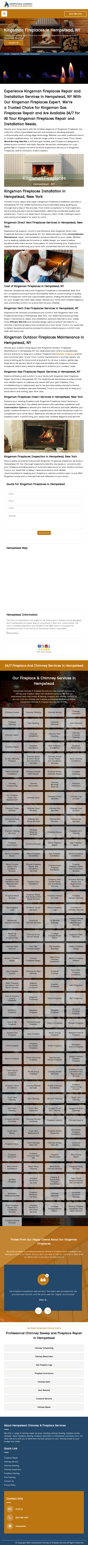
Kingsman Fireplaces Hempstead (25, 54)
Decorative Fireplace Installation (76, 1132)
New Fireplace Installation (55, 747)
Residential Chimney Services (12, 921)
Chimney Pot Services (54, 820)
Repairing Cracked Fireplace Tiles (12, 935)
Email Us (19, 1509)
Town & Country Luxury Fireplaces (12, 998)
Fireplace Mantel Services (12, 1221)
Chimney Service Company (33, 1120)
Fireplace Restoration (76, 747)
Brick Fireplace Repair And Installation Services (12, 1208)
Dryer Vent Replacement (33, 1132)
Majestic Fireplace (55, 1011)
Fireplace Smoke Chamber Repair (55, 773)
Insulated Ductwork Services (76, 1194)
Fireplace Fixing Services (76, 1167)
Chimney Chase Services (12, 809)
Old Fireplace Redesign (54, 947)
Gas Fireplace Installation (54, 854)
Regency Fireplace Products (33, 985)
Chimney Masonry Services (33, 832)
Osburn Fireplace (54, 1023)
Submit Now (44, 533)
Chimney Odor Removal (12, 947)
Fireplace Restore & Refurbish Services (33, 1208)
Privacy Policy (9, 1485)
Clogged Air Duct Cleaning (76, 1109)
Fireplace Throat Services (33, 908)
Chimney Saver (33, 798)
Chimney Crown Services (54, 797)
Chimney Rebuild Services (33, 1087)
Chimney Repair (12, 735)
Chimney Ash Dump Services (33, 820)
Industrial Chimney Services (33, 921)
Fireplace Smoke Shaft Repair (33, 773)
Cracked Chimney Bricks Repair (54, 935)
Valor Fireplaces (76, 985)
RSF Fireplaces (76, 998)
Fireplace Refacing (76, 773)
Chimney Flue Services (54, 809)
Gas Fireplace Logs (12, 908)
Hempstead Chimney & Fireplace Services (49, 1543)
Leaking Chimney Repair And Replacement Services (76, 921)
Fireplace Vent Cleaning (76, 832)
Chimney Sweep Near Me (55, 1144)
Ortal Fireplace (12, 1046)
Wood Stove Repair (76, 1156)
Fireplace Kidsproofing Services (76, 1087)
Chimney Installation (33, 735)
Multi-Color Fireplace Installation (76, 972)
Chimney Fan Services (76, 820)
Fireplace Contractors (12, 844)
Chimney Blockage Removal (54, 784)
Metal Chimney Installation (12, 773)
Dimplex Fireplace (76, 1023)
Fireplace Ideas (12, 1144)
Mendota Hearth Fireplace (76, 1034)
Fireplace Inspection (76, 784)
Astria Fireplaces (55, 998)
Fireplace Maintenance (54, 1156)
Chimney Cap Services (76, 797)
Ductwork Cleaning (76, 1144)
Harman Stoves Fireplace (33, 1023)
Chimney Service (55, 712)
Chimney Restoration (33, 784)
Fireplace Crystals (55, 972)
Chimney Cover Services (33, 809)
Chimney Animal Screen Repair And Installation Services (54, 759)
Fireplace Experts (54, 1120)
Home (6, 54)
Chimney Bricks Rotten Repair (33, 935)
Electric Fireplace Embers (76, 959)
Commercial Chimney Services (76, 908)
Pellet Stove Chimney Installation (55, 959)
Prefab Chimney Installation (55, 1087)
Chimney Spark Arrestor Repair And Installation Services (33, 759)
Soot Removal (76, 723)
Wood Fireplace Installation (33, 854)
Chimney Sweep (12, 712)
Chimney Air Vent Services (33, 972)
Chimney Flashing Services (12, 832)
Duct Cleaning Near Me (33, 1144)
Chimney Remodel (54, 1194)
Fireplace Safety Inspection (55, 1132)
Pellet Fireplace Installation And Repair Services (12, 985)
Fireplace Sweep (55, 832)
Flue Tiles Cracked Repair (33, 947)
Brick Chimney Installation (76, 760)
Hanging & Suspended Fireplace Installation (54, 1180)
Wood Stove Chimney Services (54, 1167)
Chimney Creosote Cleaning (76, 735)
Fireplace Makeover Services (33, 1194)
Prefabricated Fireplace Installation (55, 867)
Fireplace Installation (33, 747)
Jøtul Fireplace (33, 1034)
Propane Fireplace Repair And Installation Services (76, 867)
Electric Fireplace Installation (76, 854)
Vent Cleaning (33, 1099)
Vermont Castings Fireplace (76, 1011)
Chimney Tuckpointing (12, 784)
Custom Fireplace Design (33, 959)
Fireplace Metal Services (12, 897)
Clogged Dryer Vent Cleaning (54, 1109)
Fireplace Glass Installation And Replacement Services (12, 882)
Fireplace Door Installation (33, 883)
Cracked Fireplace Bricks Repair (54, 1208)
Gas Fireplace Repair (76, 844)
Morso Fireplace (12, 1059)
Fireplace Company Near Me (33, 1155)
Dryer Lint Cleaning (76, 1098)
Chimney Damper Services (12, 820)
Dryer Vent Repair (12, 1132)
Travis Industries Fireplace (33, 1058)
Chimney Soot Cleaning (54, 735)
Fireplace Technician (12, 1156)
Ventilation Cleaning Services (12, 1194)
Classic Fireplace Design (76, 947)
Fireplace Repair (12, 747)
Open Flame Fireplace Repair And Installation (76, 1180)
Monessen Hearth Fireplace (76, 1045)
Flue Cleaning (33, 723)
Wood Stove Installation (12, 1167)
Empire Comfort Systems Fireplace (76, 1058)
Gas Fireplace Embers (12, 972)
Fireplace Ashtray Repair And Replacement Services (76, 882)
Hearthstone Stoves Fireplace (55, 1058)
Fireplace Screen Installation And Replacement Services (76, 1072)
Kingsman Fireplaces (33, 998)
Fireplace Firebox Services (54, 897)
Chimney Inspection (76, 712)
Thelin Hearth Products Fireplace (12, 1072)
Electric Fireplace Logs (54, 908)
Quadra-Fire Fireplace (12, 1034)
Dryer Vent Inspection (33, 1109)
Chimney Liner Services (76, 809)
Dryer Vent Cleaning (12, 1098)
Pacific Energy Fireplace (55, 1034)
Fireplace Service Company (12, 1120)
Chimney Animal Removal (54, 1073)
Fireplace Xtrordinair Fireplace (33, 1045)
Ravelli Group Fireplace (33, 1073)
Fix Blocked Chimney (54, 921)
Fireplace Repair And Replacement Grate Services (33, 897)
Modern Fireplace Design (12, 959)
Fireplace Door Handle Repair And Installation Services (54, 882)
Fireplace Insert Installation (12, 1087)
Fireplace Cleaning (12, 723)
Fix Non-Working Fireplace (12, 760)
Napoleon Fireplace (33, 1011)
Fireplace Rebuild (33, 844)
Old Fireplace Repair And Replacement (12, 797)
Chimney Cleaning (33, 712)
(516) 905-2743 (75, 14)
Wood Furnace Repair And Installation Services (12, 867)
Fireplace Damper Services (76, 897)
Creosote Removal (55, 723)
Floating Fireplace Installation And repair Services (76, 1208)
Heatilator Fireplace (12, 1011)
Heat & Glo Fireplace (12, 1023)
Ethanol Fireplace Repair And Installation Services (33, 867)
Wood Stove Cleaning (33, 1167)
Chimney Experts (76, 1120)
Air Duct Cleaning (54, 1099)
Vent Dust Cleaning (12, 1109)
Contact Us (13, 43)
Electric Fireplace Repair (12, 854)
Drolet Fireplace (54, 1046)
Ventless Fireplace (12, 1180)
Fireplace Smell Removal (76, 935)
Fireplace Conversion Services (33, 1180)
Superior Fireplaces (54, 985)
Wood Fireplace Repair (54, 844)
